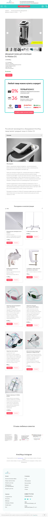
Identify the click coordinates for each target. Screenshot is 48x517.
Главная (7, 10)
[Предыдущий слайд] (7, 33)
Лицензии (27, 485)
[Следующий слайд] (41, 33)
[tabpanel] (24, 168)
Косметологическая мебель (10, 478)
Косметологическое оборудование (19, 10)
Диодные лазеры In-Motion (11, 12)
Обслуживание (28, 480)
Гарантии (26, 487)
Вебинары (7, 500)
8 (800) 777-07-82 (29, 494)
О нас (26, 478)
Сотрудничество (8, 496)
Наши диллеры (28, 483)
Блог (6, 507)
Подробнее (35, 515)
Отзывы (26, 489)
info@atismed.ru (29, 496)
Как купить (7, 498)
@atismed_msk (20, 458)
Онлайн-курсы (8, 505)
